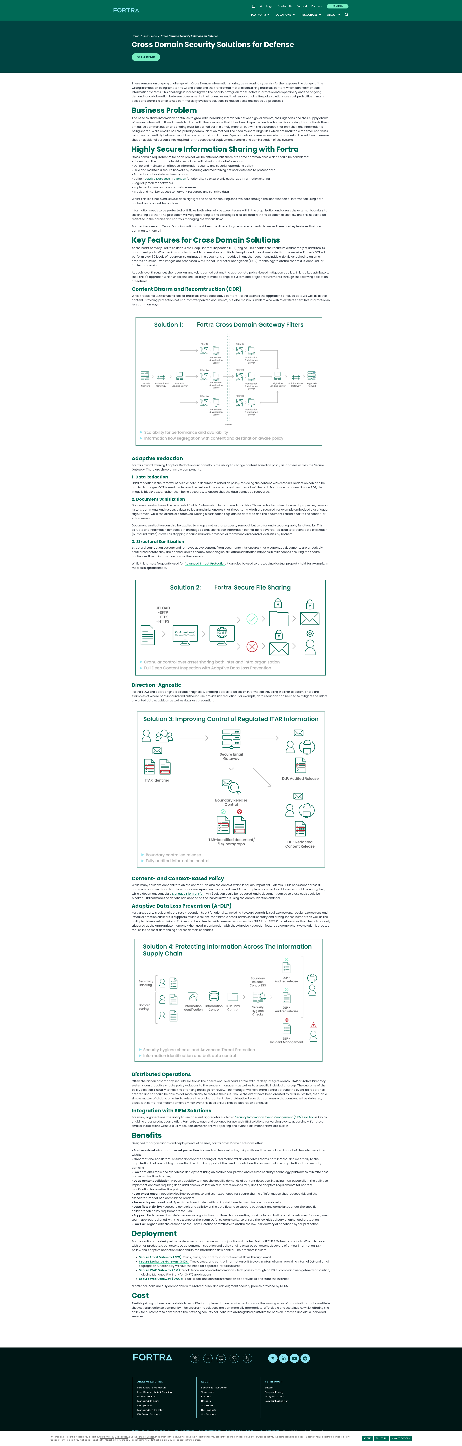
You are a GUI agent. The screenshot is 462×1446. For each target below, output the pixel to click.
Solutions (285, 15)
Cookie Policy (121, 1436)
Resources (311, 15)
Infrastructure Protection (151, 1387)
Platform (260, 15)
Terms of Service (146, 1436)
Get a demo (145, 57)
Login (269, 6)
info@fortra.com (274, 1396)
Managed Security (148, 1401)
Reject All (381, 1438)
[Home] (127, 10)
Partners (316, 6)
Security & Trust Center (214, 1387)
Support (302, 6)
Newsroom (207, 1392)
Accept (367, 1438)
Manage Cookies (401, 1438)
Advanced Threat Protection (205, 563)
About (334, 15)
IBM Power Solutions (149, 1414)
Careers (206, 1401)
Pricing (337, 6)
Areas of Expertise (150, 1381)
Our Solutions (209, 1414)
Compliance (144, 1405)
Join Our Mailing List (276, 1401)
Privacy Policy (107, 1436)
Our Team (207, 1405)
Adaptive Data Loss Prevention (164, 179)
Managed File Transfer (188, 894)
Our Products (208, 1410)
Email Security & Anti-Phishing (154, 1392)
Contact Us (285, 6)
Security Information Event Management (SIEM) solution (275, 1117)
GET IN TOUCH (273, 1381)
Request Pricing (274, 1392)
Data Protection (146, 1396)
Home (135, 36)
